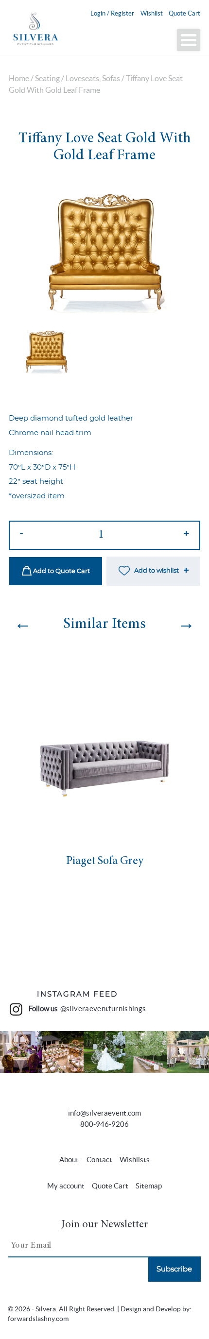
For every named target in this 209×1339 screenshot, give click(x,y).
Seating (47, 78)
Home (19, 78)
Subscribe (174, 1269)
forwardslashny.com (38, 1318)
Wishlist (151, 13)
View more (21, 1052)
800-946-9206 (104, 1124)
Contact (99, 1159)
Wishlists (135, 1159)
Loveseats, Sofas (93, 78)
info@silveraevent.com (104, 1113)
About (69, 1159)
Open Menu (188, 40)
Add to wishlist (156, 571)
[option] (104, 252)
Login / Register (112, 13)
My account (66, 1186)
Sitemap (149, 1186)
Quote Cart (184, 13)
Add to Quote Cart (61, 571)
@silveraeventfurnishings (103, 1009)
